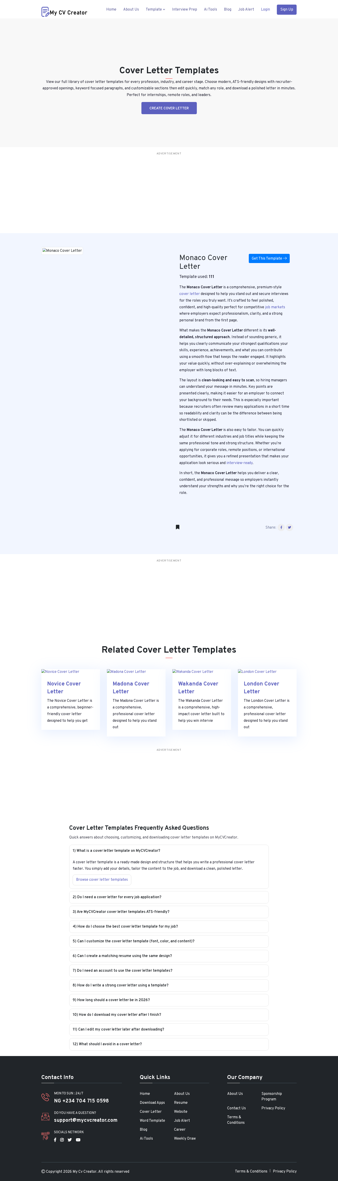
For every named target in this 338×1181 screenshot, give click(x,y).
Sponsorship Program (271, 1097)
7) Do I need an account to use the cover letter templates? (122, 971)
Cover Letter (151, 1112)
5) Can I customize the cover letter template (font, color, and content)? (134, 941)
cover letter (189, 294)
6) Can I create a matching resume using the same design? (122, 956)
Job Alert (246, 9)
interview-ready (239, 463)
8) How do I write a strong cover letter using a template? (121, 985)
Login (265, 9)
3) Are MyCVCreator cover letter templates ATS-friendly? (121, 912)
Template (154, 9)
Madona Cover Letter (131, 688)
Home (111, 9)
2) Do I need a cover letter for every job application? (117, 897)
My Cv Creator (85, 1172)
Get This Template (267, 258)
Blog (227, 9)
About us (131, 9)
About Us (182, 1094)
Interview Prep (184, 9)
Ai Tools (210, 9)
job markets (274, 307)
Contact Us (236, 1108)
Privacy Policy (273, 1108)
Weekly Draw (185, 1138)
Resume (181, 1103)
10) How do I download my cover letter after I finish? (117, 1015)
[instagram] (62, 1140)
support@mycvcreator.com (85, 1120)
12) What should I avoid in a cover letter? (107, 1044)
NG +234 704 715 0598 (81, 1101)
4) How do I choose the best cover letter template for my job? (125, 926)
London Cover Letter (261, 688)
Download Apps (152, 1103)
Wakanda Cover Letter (198, 688)
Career (180, 1129)
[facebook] (55, 1140)
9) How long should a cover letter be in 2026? (111, 1000)
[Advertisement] (184, 189)
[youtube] (78, 1140)
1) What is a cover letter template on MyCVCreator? (116, 851)
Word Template (152, 1121)
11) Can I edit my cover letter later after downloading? (118, 1029)
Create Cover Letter (169, 108)
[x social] (70, 1140)
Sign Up (286, 9)
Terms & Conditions (236, 1120)
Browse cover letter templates (102, 880)
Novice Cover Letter (64, 688)
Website (180, 1112)
